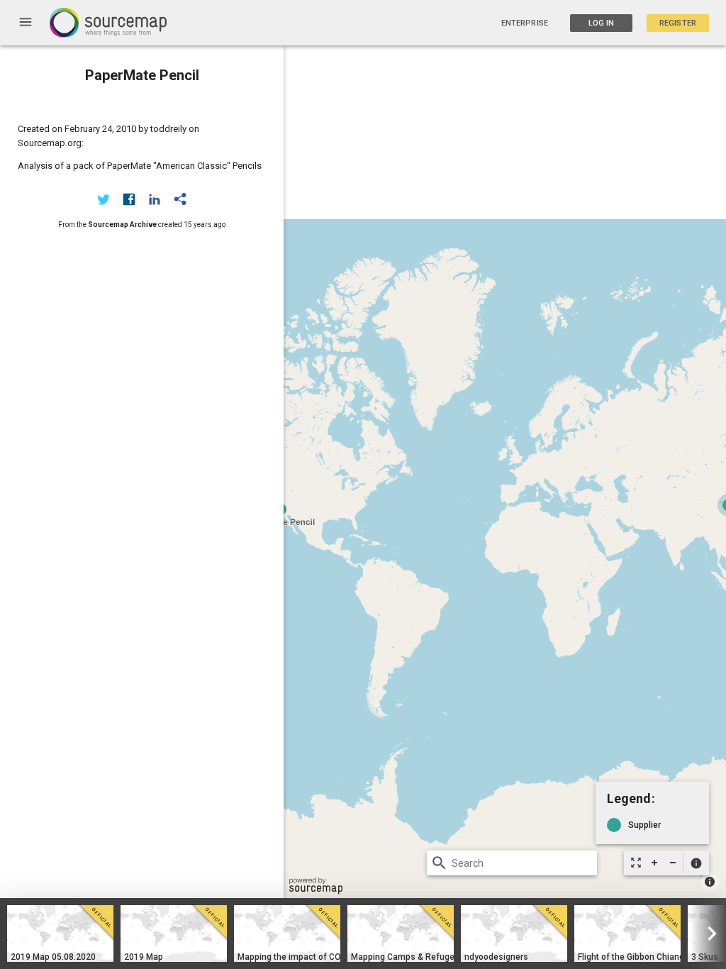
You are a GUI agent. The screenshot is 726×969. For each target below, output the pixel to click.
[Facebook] (129, 199)
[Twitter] (103, 199)
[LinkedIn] (154, 199)
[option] (60, 933)
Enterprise (524, 23)
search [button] (439, 863)
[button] (696, 863)
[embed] (180, 199)
